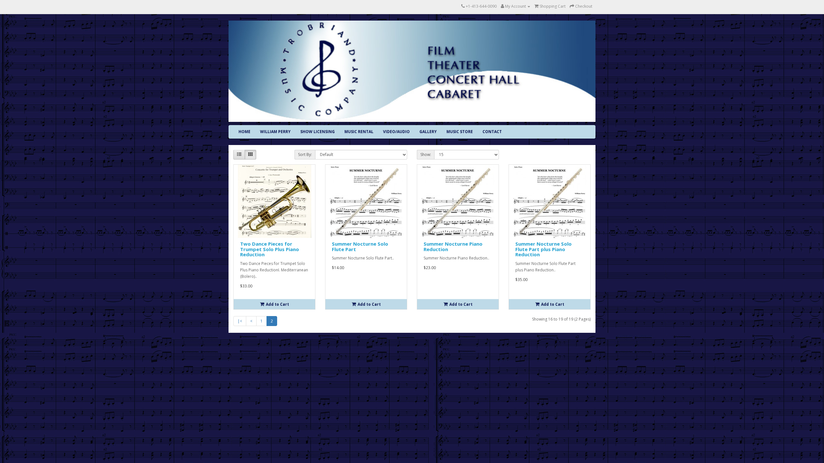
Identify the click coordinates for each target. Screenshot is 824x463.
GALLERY (428, 131)
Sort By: (305, 154)
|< (240, 321)
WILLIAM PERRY (275, 131)
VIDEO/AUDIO (396, 131)
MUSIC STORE (459, 131)
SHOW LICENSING (317, 131)
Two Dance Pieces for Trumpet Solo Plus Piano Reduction (269, 249)
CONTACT (492, 131)
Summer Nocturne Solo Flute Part (360, 246)
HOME (244, 131)
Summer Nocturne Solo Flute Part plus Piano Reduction (543, 249)
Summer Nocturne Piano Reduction (453, 246)
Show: (425, 154)
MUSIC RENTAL (358, 131)
